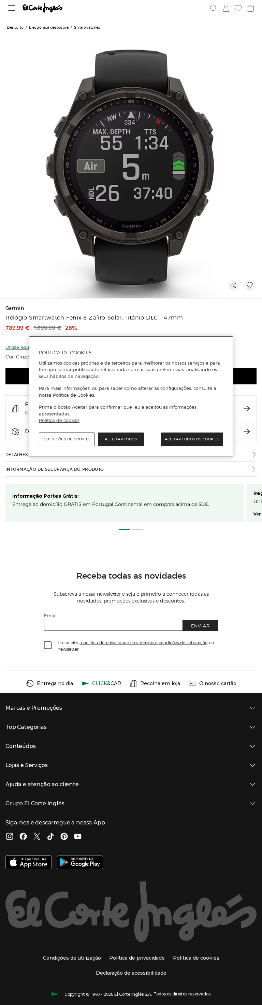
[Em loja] (247, 409)
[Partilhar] (233, 285)
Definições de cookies (67, 439)
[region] (131, 396)
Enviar (200, 625)
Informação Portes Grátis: (45, 496)
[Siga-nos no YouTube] (78, 837)
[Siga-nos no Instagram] (9, 837)
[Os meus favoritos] (238, 8)
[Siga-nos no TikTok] (50, 837)
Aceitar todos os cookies (192, 439)
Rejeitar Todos (121, 439)
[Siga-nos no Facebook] (23, 837)
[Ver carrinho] (250, 8)
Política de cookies (59, 420)
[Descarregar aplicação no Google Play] (80, 862)
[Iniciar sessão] (225, 8)
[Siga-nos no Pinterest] (64, 837)
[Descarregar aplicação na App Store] (28, 862)
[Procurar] (213, 8)
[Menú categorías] (11, 8)
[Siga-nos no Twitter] (37, 837)
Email (50, 615)
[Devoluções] (247, 431)
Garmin (14, 308)
